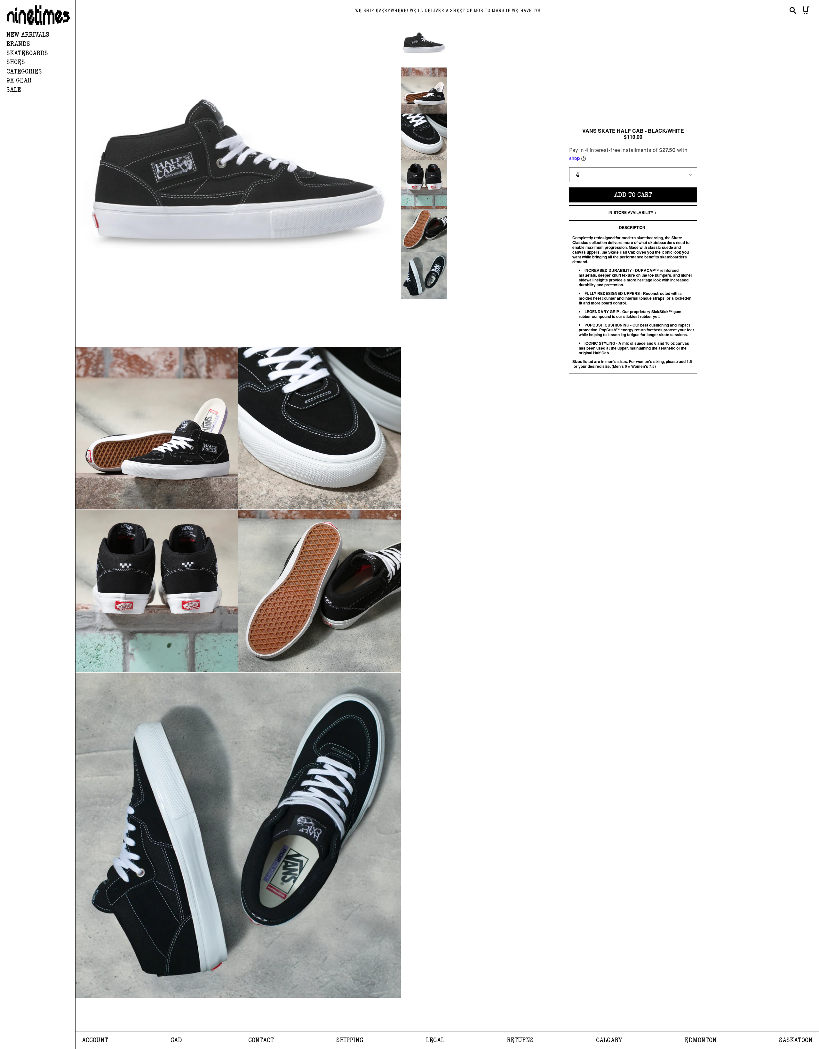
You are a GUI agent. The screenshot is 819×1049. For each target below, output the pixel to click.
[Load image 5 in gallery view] (424, 229)
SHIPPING (349, 1040)
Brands (18, 44)
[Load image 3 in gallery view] (424, 137)
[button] (40, 44)
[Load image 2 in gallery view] (424, 90)
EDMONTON (701, 1040)
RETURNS (520, 1040)
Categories (24, 71)
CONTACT (261, 1040)
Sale (13, 90)
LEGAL (435, 1040)
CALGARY (609, 1040)
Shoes (15, 62)
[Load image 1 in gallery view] (424, 44)
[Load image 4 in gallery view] (424, 183)
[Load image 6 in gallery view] (424, 275)
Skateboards (27, 53)
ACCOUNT (95, 1040)
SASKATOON (796, 1040)
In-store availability (630, 212)
